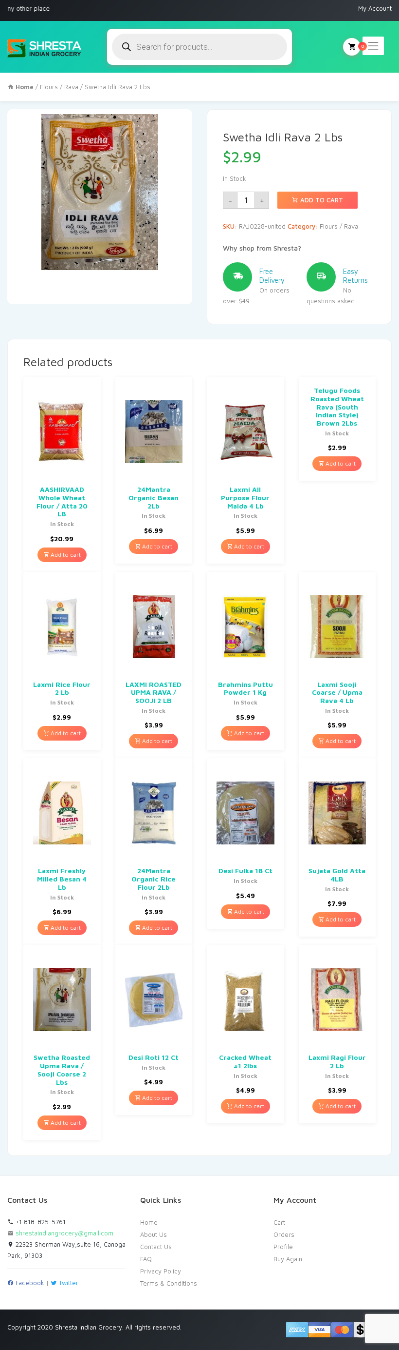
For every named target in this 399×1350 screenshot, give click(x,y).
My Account (375, 8)
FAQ (146, 1259)
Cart (279, 1222)
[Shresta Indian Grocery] (45, 47)
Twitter (67, 1283)
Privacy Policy (160, 1271)
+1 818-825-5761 (40, 1222)
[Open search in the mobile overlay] (199, 47)
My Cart (352, 47)
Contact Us (156, 1247)
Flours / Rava (59, 87)
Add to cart (320, 200)
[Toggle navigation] (373, 46)
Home (149, 1222)
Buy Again (287, 1259)
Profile (283, 1247)
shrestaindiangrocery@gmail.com (64, 1233)
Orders (283, 1234)
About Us (153, 1234)
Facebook (29, 1283)
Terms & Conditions (168, 1283)
